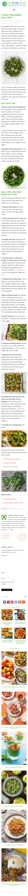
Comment (4, 555)
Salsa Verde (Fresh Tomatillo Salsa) (14, 806)
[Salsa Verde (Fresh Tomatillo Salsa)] (14, 787)
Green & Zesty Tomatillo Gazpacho (14, 767)
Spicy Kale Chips (10, 463)
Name (3, 572)
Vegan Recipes (22, 508)
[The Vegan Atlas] (14, 5)
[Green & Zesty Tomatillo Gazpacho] (14, 748)
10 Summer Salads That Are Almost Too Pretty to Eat (14, 687)
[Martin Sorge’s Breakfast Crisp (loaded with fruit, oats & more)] (14, 708)
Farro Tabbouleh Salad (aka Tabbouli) (14, 845)
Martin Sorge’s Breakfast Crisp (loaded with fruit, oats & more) (14, 727)
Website (3, 584)
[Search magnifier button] (25, 597)
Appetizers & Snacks (13, 508)
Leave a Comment (13, 23)
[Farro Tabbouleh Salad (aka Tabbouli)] (14, 826)
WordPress (12, 893)
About (8, 529)
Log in (17, 893)
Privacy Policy (22, 892)
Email (2, 578)
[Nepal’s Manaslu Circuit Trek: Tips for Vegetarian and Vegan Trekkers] (14, 865)
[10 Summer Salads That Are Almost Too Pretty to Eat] (14, 668)
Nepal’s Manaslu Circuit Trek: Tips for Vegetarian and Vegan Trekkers (14, 884)
